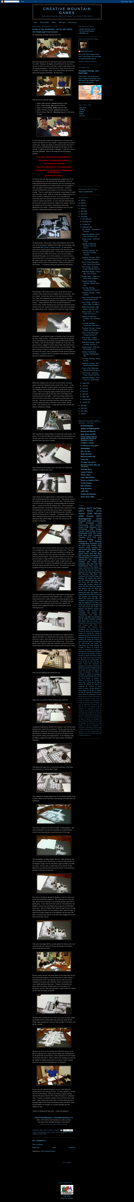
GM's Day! (62, 22)
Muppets (87, 700)
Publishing (88, 649)
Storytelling (82, 629)
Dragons (96, 592)
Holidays (82, 562)
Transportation (83, 615)
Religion (98, 702)
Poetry (100, 668)
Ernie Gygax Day (83, 712)
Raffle (91, 702)
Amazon (81, 680)
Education (85, 574)
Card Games (92, 545)
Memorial (96, 666)
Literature (82, 564)
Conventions (83, 525)
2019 (82, 206)
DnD (48, 1132)
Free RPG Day (94, 661)
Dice (95, 560)
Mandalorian (97, 719)
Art (80, 545)
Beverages (95, 596)
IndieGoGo (82, 666)
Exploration (92, 712)
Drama (89, 680)
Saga (100, 727)
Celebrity (88, 633)
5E (81, 696)
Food (89, 576)
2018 (82, 208)
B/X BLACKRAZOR (87, 426)
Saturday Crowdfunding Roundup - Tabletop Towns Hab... (90, 283)
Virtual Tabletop (94, 645)
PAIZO (81, 114)
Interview (99, 594)
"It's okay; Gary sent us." (89, 462)
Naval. (87, 688)
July (83, 386)
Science (82, 547)
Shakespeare (82, 645)
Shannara (96, 692)
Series (90, 670)
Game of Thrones (93, 570)
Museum (94, 613)
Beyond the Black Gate (88, 456)
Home (35, 22)
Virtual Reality (85, 678)
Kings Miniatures (86, 488)
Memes (85, 721)
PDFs (95, 625)
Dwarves (98, 710)
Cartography (95, 631)
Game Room (92, 623)
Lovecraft (91, 686)
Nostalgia (82, 521)
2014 (82, 216)
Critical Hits (84, 459)
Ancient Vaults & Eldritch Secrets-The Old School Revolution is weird (89, 438)
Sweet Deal (85, 621)
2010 (82, 414)
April (84, 394)
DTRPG (81, 112)
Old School (83, 549)
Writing (81, 592)
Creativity (81, 639)
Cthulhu (96, 621)
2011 (82, 411)
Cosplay (80, 710)
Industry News (84, 558)
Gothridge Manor (86, 469)
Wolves (82, 735)
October (85, 224)
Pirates (89, 637)
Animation (82, 611)
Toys (82, 570)
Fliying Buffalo (88, 715)
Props (86, 702)
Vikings (97, 649)
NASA (87, 655)
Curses (80, 698)
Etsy (86, 661)
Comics (81, 568)
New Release (95, 688)
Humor (82, 513)
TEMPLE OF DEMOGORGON (90, 428)
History (96, 566)
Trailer (94, 562)
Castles (81, 633)
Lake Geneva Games (95, 572)
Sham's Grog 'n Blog (87, 497)
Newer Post (35, 1147)
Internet (89, 666)
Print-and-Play (44, 22)
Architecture (81, 708)
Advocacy (84, 659)
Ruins (80, 704)
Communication (94, 659)
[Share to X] (68, 1130)
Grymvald (95, 663)
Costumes (81, 674)
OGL (93, 690)
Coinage (81, 647)
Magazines (88, 602)
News (97, 602)
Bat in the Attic (85, 451)
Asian (91, 696)
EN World (95, 588)
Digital (89, 674)
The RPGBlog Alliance (67, 1197)
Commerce (97, 696)
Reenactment (96, 725)
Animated (81, 651)
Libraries (85, 625)
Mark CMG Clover (87, 51)
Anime (85, 706)
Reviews (84, 596)
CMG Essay (98, 568)
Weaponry (96, 637)
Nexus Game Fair (84, 690)
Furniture (96, 639)
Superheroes (83, 566)
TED (92, 729)
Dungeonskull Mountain (88, 494)
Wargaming (83, 541)
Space (100, 580)
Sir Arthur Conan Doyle (87, 657)
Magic (82, 719)
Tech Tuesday (86, 539)
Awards (90, 578)
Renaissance (82, 727)
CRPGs (97, 672)
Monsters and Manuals (88, 431)
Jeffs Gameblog (86, 486)
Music (96, 574)
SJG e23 (82, 116)
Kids (82, 655)
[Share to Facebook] (70, 1130)
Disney (89, 647)
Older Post (72, 1147)
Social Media (82, 694)
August (84, 383)
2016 (82, 211)
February (85, 399)
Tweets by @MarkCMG (86, 192)
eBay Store (82, 107)
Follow (54, 22)
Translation (81, 733)
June (84, 388)
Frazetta (96, 680)
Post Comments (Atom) (48, 1151)
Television (93, 527)
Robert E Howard (93, 609)
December (85, 219)
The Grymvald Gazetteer (86, 31)
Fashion (99, 578)
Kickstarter (90, 523)
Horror (80, 586)
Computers (82, 576)
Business (99, 651)
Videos (82, 508)
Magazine (81, 637)
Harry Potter (82, 641)
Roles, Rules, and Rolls (88, 434)
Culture (83, 653)
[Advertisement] (87, 152)
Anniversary (92, 706)
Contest (94, 611)
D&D (95, 615)
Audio (97, 708)
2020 (82, 203)
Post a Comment (37, 1144)
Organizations (96, 700)
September (85, 227)
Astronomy (90, 708)
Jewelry (88, 684)
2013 (82, 405)
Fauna (81, 715)
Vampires (88, 672)
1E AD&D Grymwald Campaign (92, 619)
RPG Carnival (97, 676)
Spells (81, 729)
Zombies (92, 629)
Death (80, 661)
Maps (80, 721)
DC (85, 710)
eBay (96, 598)
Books (95, 556)
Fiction (88, 568)
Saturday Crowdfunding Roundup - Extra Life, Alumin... (89, 246)
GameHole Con (98, 715)
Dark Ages (90, 710)
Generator (88, 716)
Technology (83, 529)
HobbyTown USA (97, 716)
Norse (95, 721)
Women (87, 735)
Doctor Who (86, 582)
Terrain (81, 604)
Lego (98, 635)
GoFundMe (82, 613)
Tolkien (94, 551)
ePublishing (98, 617)
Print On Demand (86, 692)
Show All (99, 499)
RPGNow (82, 109)
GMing (96, 582)
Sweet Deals (84, 553)
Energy (91, 600)
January (85, 402)
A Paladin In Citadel (87, 443)
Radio (96, 643)
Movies (98, 513)
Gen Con (82, 716)
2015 (82, 214)
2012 (82, 408)
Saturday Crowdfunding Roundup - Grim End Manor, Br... (91, 318)
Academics (82, 600)
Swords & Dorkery (86, 472)
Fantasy (94, 547)
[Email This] (64, 1130)
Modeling (81, 668)
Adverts (88, 631)
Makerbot (88, 719)
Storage (87, 729)
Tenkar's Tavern (86, 475)
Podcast (94, 627)
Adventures (42, 1132)
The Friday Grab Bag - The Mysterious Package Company (90, 252)
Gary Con (94, 590)
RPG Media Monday (87, 580)
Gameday (85, 556)
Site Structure (72, 22)
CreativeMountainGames (62, 1117)
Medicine (81, 609)
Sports (80, 672)
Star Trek (94, 564)
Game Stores (83, 663)
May (83, 391)
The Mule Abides (86, 483)
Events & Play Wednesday (43, 1117)
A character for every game (89, 445)
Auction (88, 604)
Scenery (83, 670)
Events (90, 516)
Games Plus (83, 590)
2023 (82, 200)
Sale (80, 606)
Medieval (81, 578)
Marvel (81, 598)
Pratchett (88, 676)
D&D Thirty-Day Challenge (94, 586)
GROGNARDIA (85, 448)
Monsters (81, 617)
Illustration (81, 635)
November (85, 221)
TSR (91, 594)
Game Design (83, 594)
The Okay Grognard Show (92, 731)
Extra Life (99, 712)
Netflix (94, 668)
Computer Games (92, 584)
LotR (82, 676)
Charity (96, 606)
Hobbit (95, 558)
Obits (88, 592)
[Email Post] (61, 1130)
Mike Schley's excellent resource (51, 247)
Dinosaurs (87, 698)
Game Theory (96, 698)
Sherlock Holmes (97, 655)
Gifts (100, 623)
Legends (96, 647)
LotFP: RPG (84, 491)
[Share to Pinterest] (72, 1130)
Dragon (89, 639)
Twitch (93, 733)
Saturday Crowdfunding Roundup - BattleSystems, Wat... (90, 354)
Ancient (87, 606)
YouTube (97, 508)
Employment (82, 623)
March (84, 396)
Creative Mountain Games (67, 11)
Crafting (97, 633)
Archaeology (90, 651)
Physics (80, 702)
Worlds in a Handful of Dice (90, 480)
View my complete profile (88, 61)
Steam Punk (92, 694)
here (59, 35)
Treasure (88, 733)
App (99, 706)
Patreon (99, 690)
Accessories (97, 521)
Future (100, 653)
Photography (82, 627)
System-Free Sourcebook (90, 704)
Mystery (90, 641)
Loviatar (80, 700)
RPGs (41, 1134)
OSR (100, 721)
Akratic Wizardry (86, 454)
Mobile (90, 721)
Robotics (84, 588)
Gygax (97, 576)
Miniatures (82, 572)
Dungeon (96, 604)
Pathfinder (99, 641)
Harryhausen (98, 674)
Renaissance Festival (92, 727)
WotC (45, 1134)
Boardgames (85, 518)
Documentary (91, 653)
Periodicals (83, 723)
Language (81, 686)
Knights (97, 684)
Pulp (88, 725)
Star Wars (98, 553)
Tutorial (89, 598)
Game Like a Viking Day (86, 682)
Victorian (99, 733)
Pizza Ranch (92, 723)
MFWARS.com (83, 33)
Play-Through (86, 643)
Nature (88, 668)
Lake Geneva (90, 635)
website (81, 584)
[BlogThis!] (66, 1130)
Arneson (86, 696)
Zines (100, 694)
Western (96, 678)
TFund (96, 729)
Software (96, 670)
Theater (99, 657)
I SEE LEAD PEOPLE (88, 477)
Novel (80, 649)
